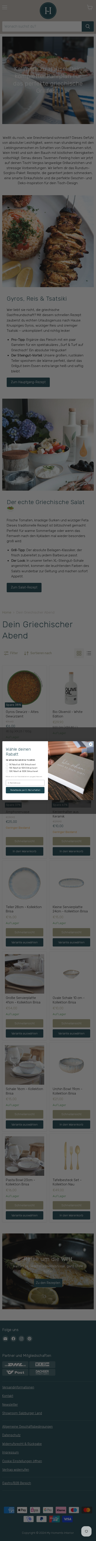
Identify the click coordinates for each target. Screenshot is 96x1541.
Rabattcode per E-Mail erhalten (25, 790)
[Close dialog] (91, 744)
